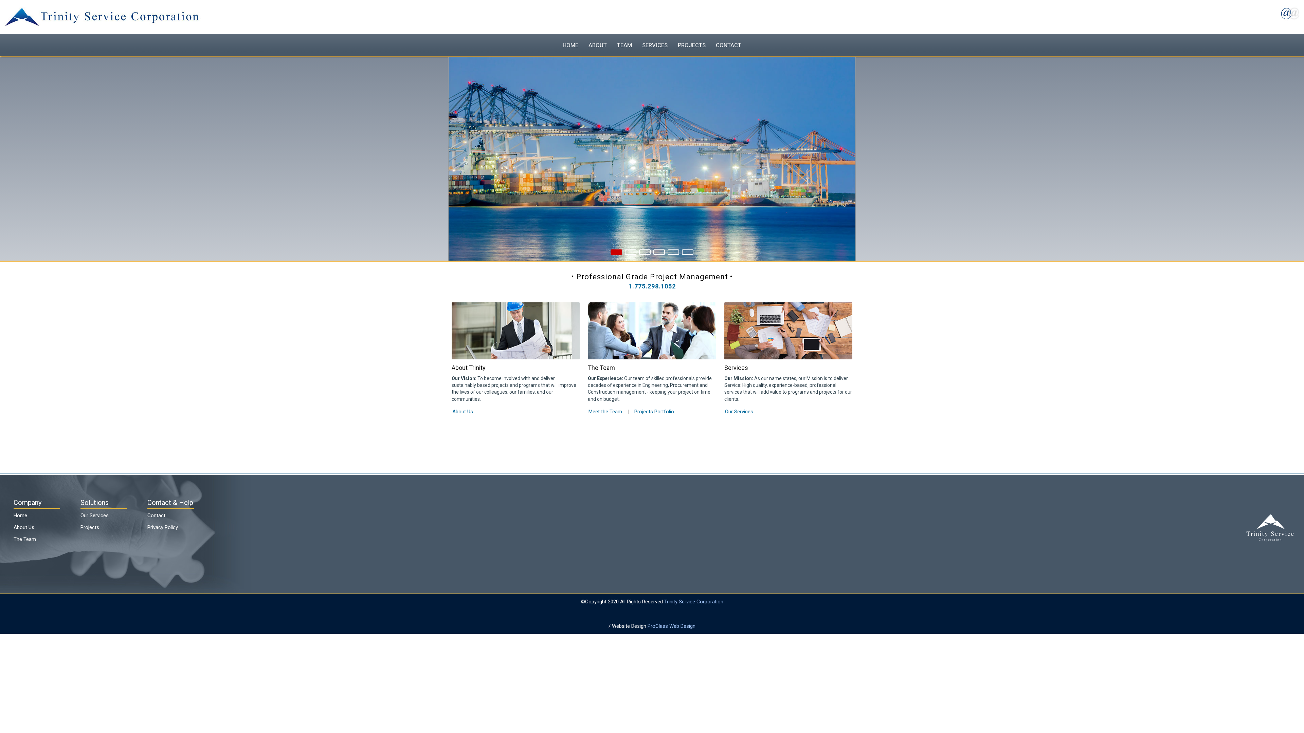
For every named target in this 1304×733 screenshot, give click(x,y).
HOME (578, 42)
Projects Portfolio (654, 405)
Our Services (739, 405)
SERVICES (654, 42)
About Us (462, 405)
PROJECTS (687, 42)
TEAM (627, 42)
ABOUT (603, 42)
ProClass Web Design (671, 619)
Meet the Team (605, 405)
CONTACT (720, 42)
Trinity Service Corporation (693, 595)
